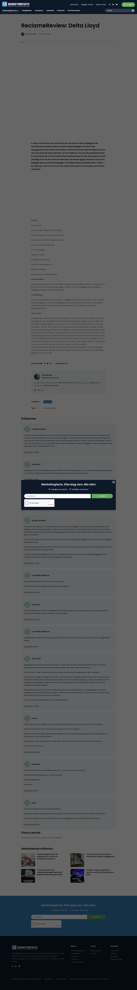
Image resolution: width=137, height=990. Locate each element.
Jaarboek (50, 10)
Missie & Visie (101, 4)
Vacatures (39, 10)
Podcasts (61, 10)
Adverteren (74, 4)
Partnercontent (74, 10)
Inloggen (129, 4)
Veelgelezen (27, 10)
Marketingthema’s (10, 10)
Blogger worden (87, 4)
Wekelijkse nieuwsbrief (80, 489)
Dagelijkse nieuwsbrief (59, 489)
